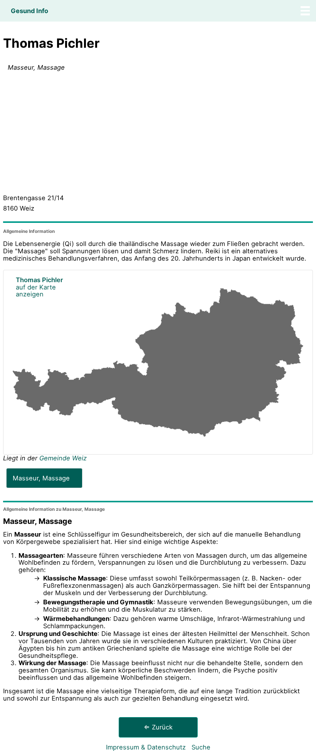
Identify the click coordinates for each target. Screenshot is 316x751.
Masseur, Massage (41, 478)
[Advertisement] (158, 134)
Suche (201, 747)
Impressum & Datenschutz (146, 747)
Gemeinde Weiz (63, 458)
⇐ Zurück (158, 727)
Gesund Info (29, 11)
